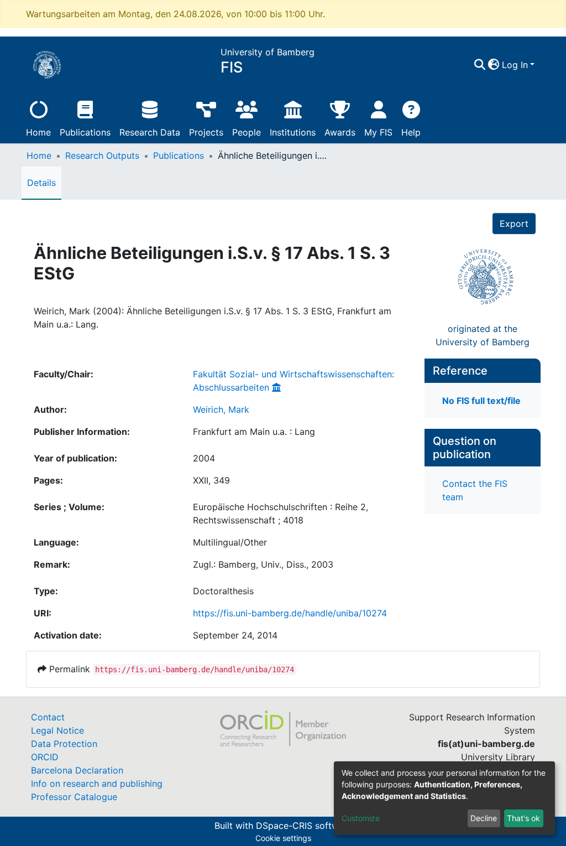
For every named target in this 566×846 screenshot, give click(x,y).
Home (38, 132)
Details (41, 182)
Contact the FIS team (474, 490)
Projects (206, 132)
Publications (85, 132)
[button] (494, 64)
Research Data (149, 132)
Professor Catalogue (74, 796)
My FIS (378, 132)
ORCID (45, 756)
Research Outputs (102, 155)
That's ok (523, 818)
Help (411, 132)
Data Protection (64, 743)
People (246, 132)
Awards (339, 132)
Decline (483, 818)
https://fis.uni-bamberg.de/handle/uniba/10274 (290, 613)
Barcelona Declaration (77, 770)
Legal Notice (57, 730)
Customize (361, 818)
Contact (48, 717)
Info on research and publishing (97, 783)
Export (514, 223)
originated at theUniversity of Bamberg (483, 335)
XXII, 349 (211, 480)
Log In (515, 64)
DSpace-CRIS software (304, 825)
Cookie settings (283, 838)
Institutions (293, 132)
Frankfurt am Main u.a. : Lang (254, 431)
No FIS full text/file (481, 400)
